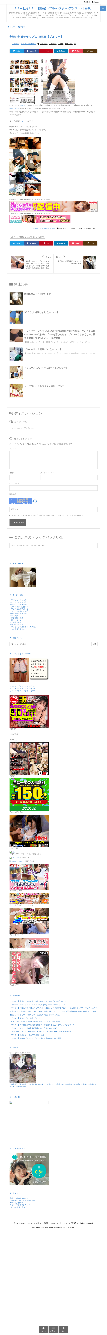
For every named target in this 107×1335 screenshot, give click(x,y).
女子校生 (68, 44)
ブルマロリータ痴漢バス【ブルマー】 (43, 349)
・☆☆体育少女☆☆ (17, 629)
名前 (11, 473)
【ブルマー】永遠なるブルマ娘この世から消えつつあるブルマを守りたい (38, 1001)
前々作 (17, 108)
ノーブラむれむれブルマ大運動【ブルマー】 (46, 386)
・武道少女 (14, 616)
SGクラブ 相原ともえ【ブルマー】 (41, 312)
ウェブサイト (14, 483)
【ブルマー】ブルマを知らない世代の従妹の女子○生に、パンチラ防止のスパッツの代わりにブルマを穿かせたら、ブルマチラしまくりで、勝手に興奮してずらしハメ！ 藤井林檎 (59, 334)
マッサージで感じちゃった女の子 (22, 1201)
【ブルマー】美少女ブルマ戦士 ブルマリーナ (27, 1018)
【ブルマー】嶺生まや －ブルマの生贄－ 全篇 (27, 1035)
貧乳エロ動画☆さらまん (19, 1198)
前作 (11, 108)
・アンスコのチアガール (19, 609)
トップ (12, 27)
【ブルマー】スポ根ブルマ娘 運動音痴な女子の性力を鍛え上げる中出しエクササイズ (42, 1025)
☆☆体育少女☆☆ (16, 1203)
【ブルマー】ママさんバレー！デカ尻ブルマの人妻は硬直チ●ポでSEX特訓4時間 (40, 1031)
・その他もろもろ (16, 625)
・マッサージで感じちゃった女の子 (23, 627)
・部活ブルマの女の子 (18, 605)
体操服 (60, 44)
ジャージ (43, 44)
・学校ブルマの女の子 (18, 600)
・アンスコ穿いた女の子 (19, 607)
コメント (12, 449)
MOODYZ (24, 105)
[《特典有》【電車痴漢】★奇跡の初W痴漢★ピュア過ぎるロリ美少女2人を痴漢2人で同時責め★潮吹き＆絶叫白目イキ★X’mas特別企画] (23, 1068)
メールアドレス (47, 473)
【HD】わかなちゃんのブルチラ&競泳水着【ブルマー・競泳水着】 (35, 1021)
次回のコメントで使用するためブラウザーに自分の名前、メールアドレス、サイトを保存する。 (48, 515)
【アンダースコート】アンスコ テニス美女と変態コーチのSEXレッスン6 (37, 1005)
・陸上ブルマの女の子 (18, 602)
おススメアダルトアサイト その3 (22, 691)
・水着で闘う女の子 (17, 618)
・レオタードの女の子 (18, 613)
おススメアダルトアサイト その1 (22, 686)
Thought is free (68, 1227)
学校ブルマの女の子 (28, 44)
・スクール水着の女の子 (19, 611)
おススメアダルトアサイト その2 (22, 688)
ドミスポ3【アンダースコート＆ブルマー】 (46, 367)
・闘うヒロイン (15, 620)
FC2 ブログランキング (18, 1207)
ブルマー (23, 27)
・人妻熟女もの (15, 622)
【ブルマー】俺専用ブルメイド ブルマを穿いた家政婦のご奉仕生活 (35, 1038)
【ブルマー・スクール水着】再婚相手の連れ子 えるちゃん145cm (34, 1028)
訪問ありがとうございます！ (38, 293)
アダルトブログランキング (20, 1205)
